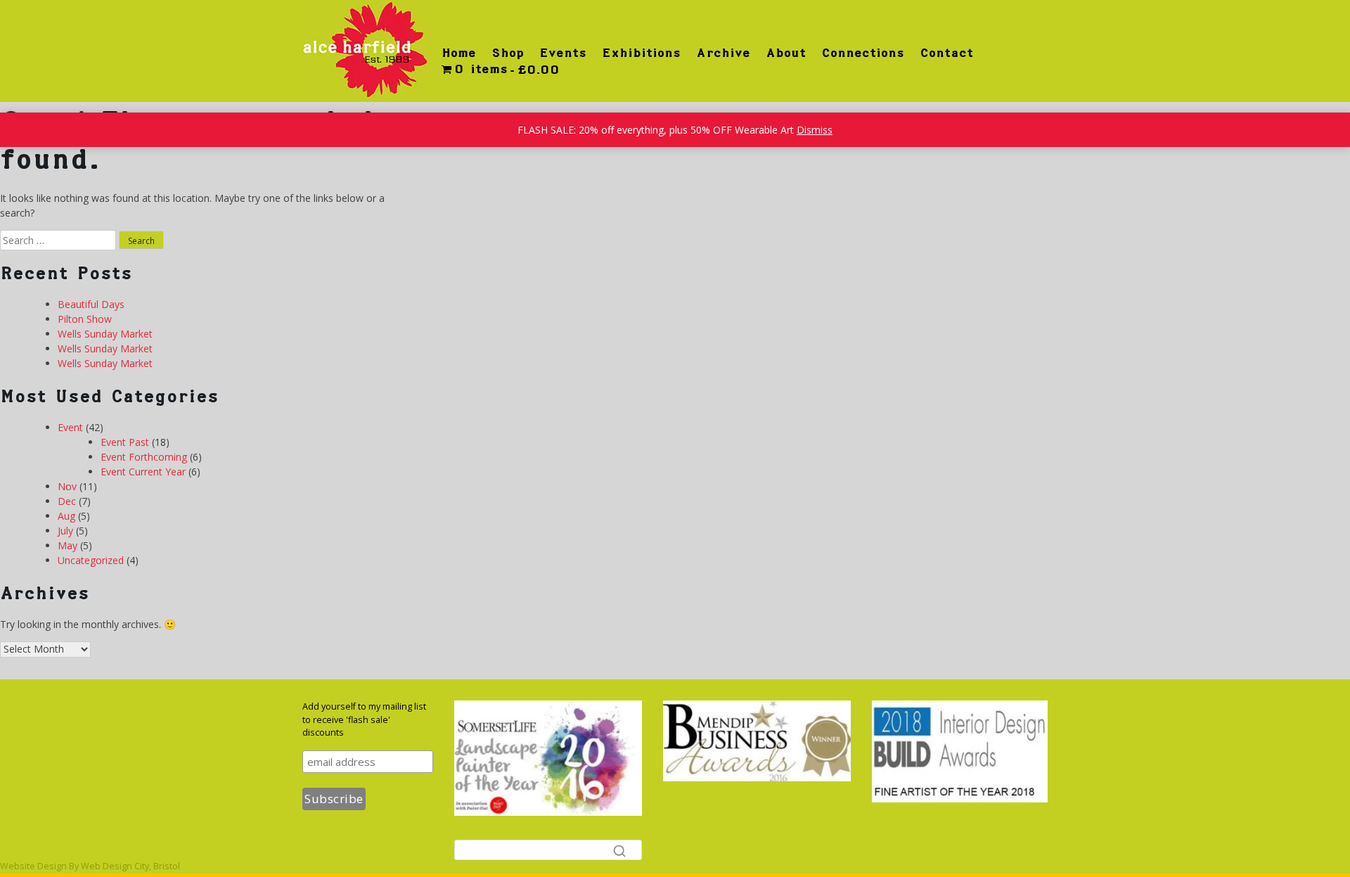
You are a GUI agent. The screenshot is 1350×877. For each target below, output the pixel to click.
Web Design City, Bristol (130, 866)
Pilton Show (85, 319)
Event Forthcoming (144, 456)
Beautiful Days (91, 304)
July (65, 530)
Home (459, 53)
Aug (66, 516)
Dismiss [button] (814, 129)
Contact (946, 53)
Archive (723, 53)
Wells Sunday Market (105, 333)
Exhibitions (641, 53)
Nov (67, 486)
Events (562, 53)
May (67, 545)
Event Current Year (143, 471)
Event (70, 427)
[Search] (619, 850)
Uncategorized (91, 560)
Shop (507, 53)
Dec (67, 501)
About (786, 53)
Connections (862, 53)
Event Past (125, 442)
